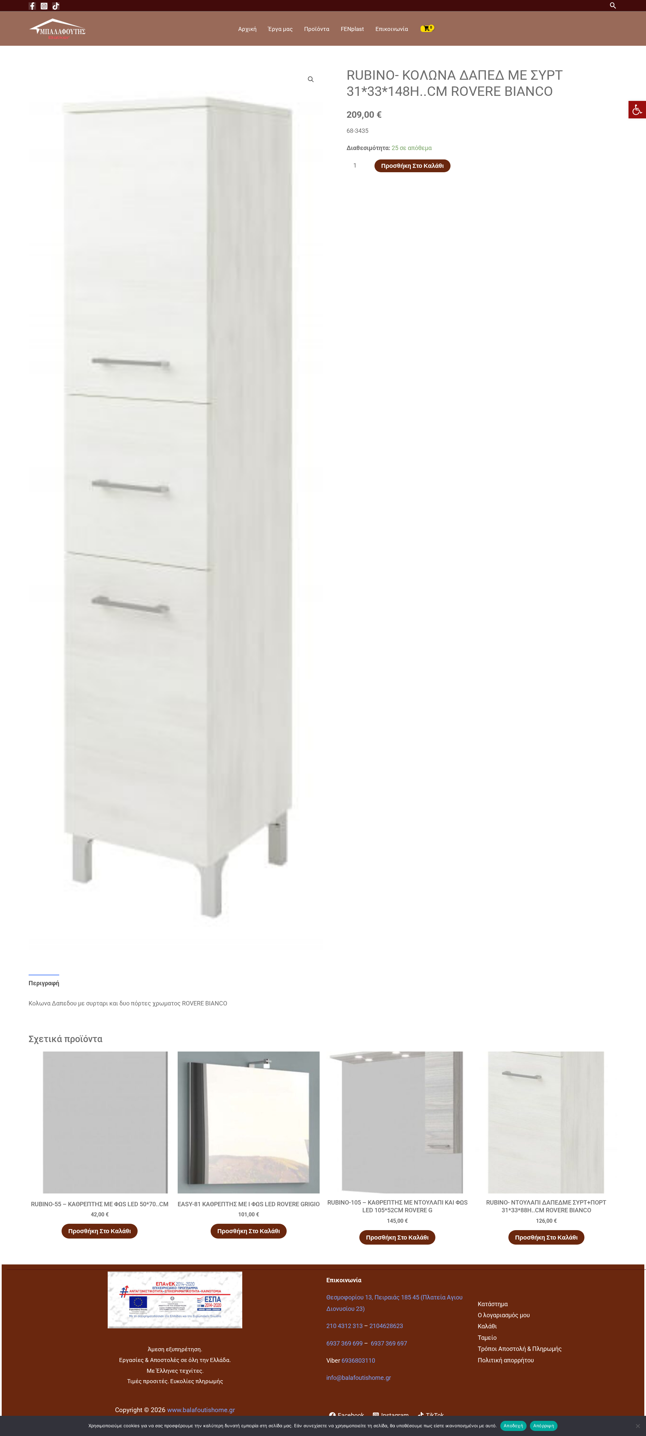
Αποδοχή (513, 1425)
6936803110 (358, 1360)
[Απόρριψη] (637, 1426)
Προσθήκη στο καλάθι (412, 165)
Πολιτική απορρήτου (506, 1360)
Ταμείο (487, 1337)
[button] (637, 109)
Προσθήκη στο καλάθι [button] (99, 1231)
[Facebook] (32, 6)
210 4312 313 (344, 1325)
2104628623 (386, 1325)
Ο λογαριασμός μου (504, 1315)
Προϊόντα (316, 29)
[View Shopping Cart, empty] (427, 29)
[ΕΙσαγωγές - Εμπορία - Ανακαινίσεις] (57, 28)
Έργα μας (280, 29)
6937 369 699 (344, 1343)
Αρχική (247, 29)
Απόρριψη (543, 1425)
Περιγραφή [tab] (44, 983)
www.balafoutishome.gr (201, 1410)
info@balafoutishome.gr (358, 1377)
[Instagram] (44, 6)
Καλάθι (487, 1326)
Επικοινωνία (391, 29)
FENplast (352, 29)
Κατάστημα (493, 1304)
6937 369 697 (389, 1343)
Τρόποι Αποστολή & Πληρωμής (520, 1348)
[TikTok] (56, 6)
